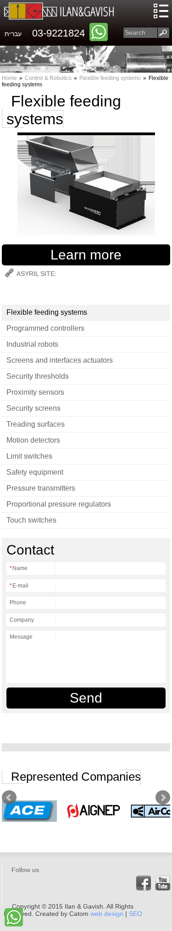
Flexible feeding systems (110, 78)
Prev (9, 797)
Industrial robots (32, 344)
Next (162, 797)
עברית (13, 33)
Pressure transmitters (40, 488)
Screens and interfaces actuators (59, 360)
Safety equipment (34, 472)
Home (9, 78)
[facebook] (143, 883)
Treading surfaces (35, 424)
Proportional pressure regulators (58, 504)
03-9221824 (58, 33)
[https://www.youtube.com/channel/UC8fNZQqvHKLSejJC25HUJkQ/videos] (162, 883)
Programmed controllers (45, 328)
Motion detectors (33, 440)
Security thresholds (37, 376)
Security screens (33, 408)
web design (106, 913)
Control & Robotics (48, 78)
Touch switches (31, 520)
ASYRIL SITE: (36, 273)
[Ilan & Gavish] (59, 11)
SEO (135, 913)
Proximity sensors (35, 392)
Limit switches (29, 456)
